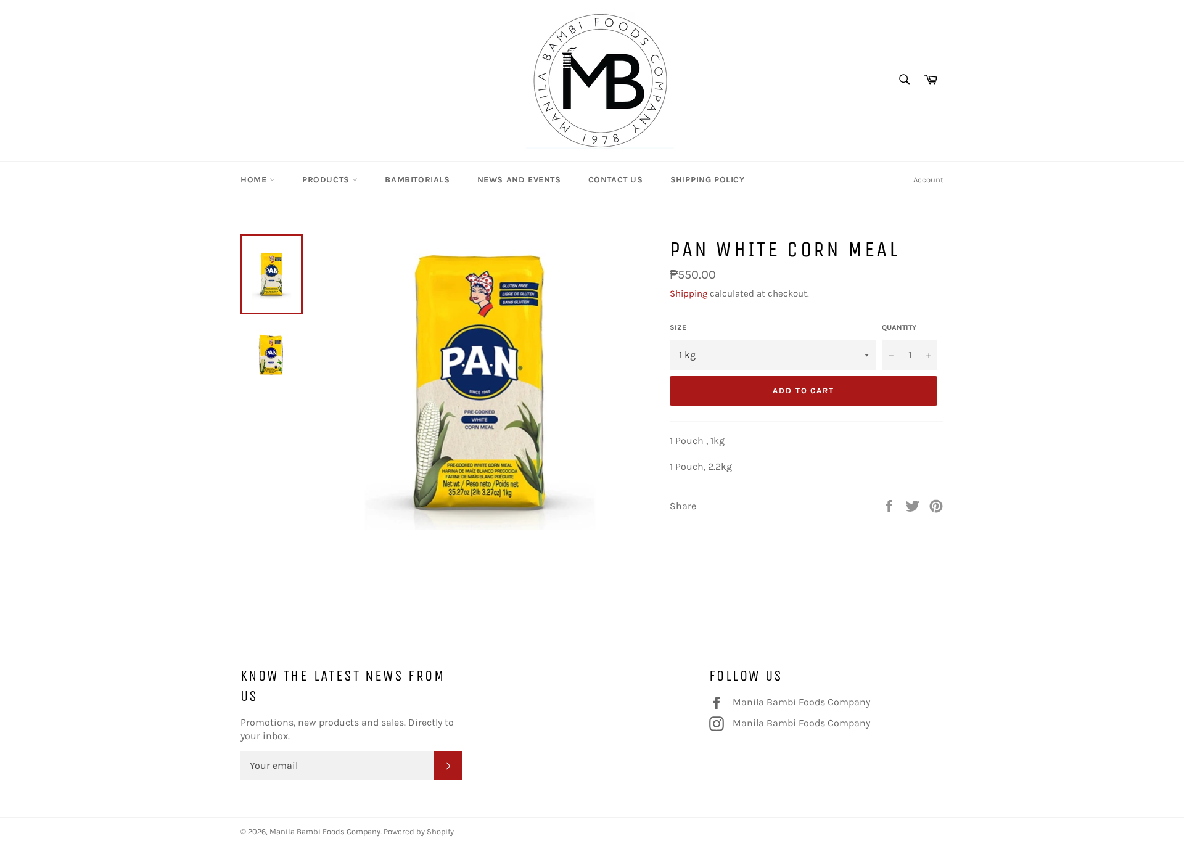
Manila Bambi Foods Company (801, 701)
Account (928, 179)
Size (678, 327)
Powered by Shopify (419, 831)
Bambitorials (417, 179)
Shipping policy (707, 179)
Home (254, 179)
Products (327, 179)
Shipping (688, 293)
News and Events (519, 179)
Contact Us (615, 179)
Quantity (899, 327)
